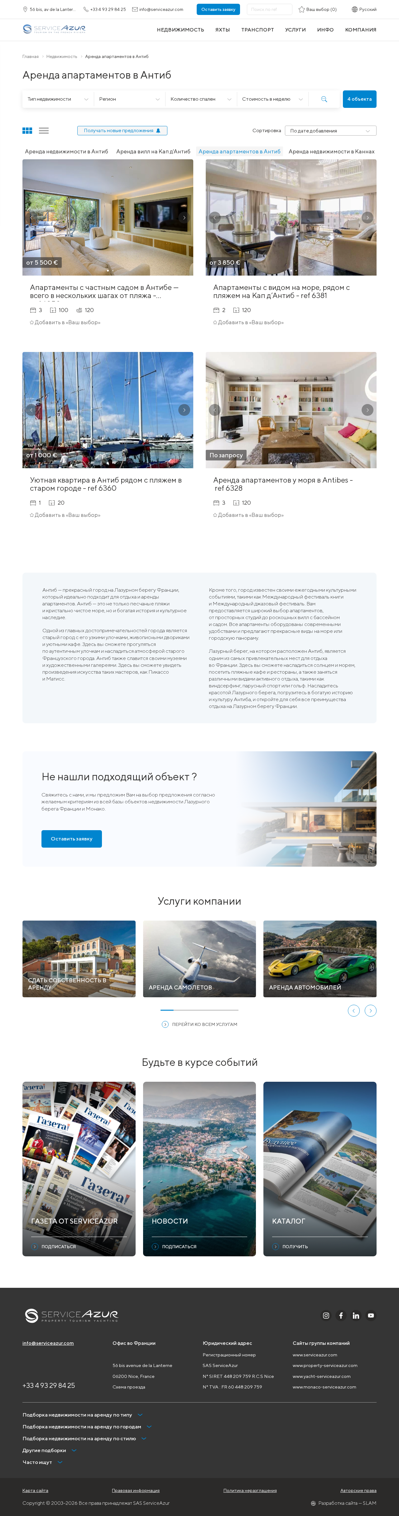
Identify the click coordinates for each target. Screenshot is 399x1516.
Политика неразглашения (250, 1490)
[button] (31, 218)
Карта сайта (35, 1490)
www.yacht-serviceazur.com (322, 1376)
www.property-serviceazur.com (325, 1365)
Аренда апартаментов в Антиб (240, 151)
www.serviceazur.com (315, 1354)
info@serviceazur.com (48, 1343)
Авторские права (358, 1490)
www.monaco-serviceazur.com (324, 1386)
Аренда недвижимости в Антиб (66, 151)
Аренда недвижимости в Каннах (332, 151)
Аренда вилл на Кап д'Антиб (153, 151)
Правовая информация (136, 1490)
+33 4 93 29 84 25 (48, 1385)
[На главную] (54, 30)
